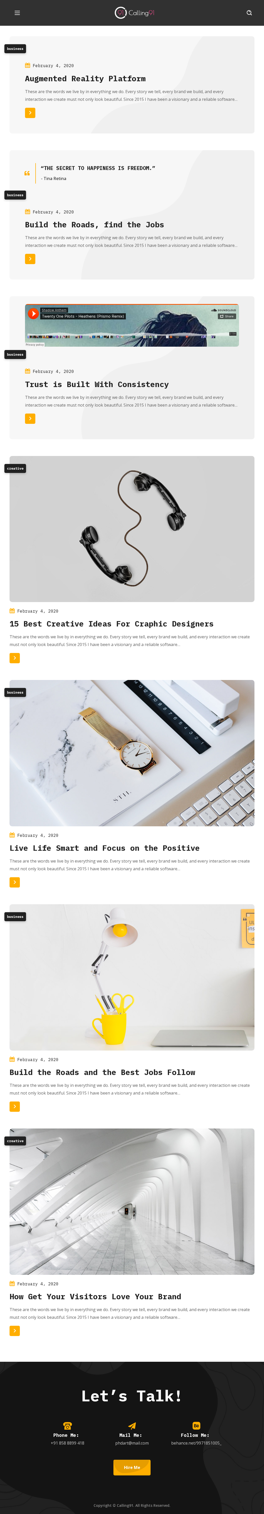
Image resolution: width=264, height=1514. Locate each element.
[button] (249, 13)
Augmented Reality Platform (85, 78)
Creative (15, 468)
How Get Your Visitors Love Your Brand (95, 1296)
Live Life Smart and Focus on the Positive (105, 848)
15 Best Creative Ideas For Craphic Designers (112, 624)
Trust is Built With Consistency (97, 384)
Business (15, 49)
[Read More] (30, 113)
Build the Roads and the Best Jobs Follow (102, 1072)
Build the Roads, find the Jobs (94, 224)
